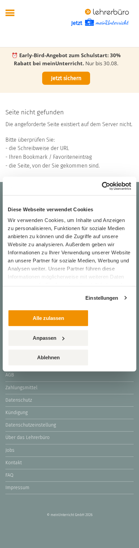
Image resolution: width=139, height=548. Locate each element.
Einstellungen (101, 298)
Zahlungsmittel (21, 388)
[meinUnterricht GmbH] (107, 11)
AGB (9, 375)
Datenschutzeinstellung (30, 425)
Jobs (10, 450)
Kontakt (13, 463)
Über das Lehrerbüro (27, 437)
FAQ (9, 475)
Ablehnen (48, 357)
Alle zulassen (48, 318)
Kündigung (16, 412)
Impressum (17, 487)
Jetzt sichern (66, 78)
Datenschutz (18, 400)
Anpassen (44, 338)
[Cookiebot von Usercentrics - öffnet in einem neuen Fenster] (101, 186)
